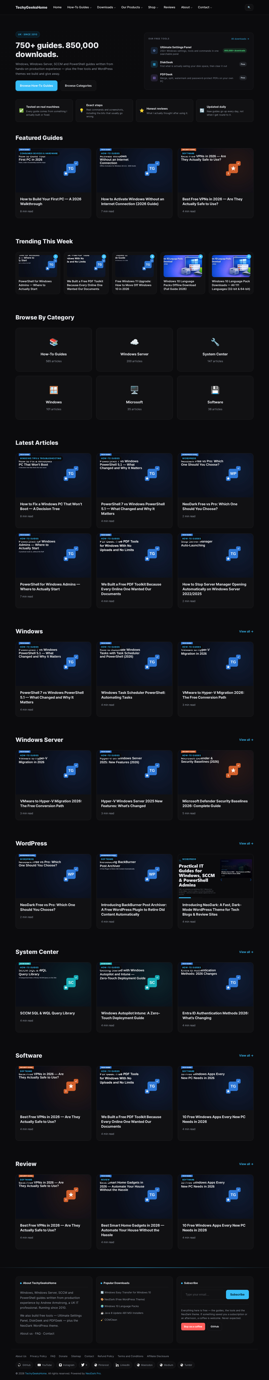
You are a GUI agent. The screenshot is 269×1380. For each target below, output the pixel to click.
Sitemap (76, 1356)
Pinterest (101, 1366)
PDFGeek (55, 1320)
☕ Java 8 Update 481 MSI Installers (122, 1312)
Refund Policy (106, 1356)
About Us (21, 1356)
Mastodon (145, 1366)
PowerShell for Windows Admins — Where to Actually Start (35, 285)
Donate (63, 1356)
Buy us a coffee (193, 1326)
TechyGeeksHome (31, 7)
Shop (152, 7)
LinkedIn (123, 1366)
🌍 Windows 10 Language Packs (120, 1306)
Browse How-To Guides (36, 85)
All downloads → (240, 38)
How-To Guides (78, 7)
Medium (166, 1366)
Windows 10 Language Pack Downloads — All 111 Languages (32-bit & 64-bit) (231, 285)
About (185, 7)
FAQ (38, 1333)
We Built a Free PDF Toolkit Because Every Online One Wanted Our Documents (85, 285)
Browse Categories (78, 85)
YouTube (44, 1366)
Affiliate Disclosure (158, 1356)
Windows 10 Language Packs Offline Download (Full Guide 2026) (180, 285)
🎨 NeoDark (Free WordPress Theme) (123, 1299)
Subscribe (237, 1294)
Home (57, 7)
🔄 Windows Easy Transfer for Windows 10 (126, 1292)
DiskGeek (35, 1320)
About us (26, 1333)
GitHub (215, 1326)
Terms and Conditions (130, 1356)
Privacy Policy (38, 1356)
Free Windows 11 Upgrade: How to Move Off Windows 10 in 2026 (133, 285)
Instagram (66, 1366)
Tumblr (186, 1366)
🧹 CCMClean (109, 1319)
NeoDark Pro (93, 1373)
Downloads (105, 7)
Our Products (130, 7)
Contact (203, 7)
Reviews (169, 7)
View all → (246, 631)
